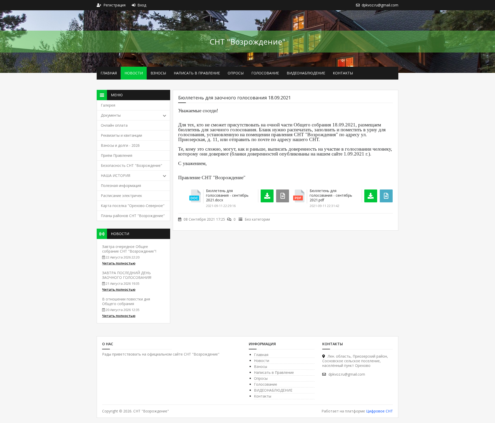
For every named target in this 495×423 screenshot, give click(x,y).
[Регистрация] (100, 5)
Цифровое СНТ (379, 411)
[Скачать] (267, 195)
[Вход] (134, 5)
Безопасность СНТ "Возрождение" (131, 165)
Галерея (108, 105)
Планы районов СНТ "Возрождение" (133, 215)
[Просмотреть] (386, 195)
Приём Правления (116, 155)
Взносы (158, 73)
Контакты (343, 73)
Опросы (236, 73)
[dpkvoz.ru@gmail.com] (359, 5)
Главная (109, 73)
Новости (134, 73)
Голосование (265, 73)
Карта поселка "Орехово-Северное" (132, 205)
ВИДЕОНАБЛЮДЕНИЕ (306, 73)
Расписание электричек (121, 195)
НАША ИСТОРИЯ (115, 175)
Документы (111, 115)
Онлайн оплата (114, 125)
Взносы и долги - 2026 (120, 145)
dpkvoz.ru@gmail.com (346, 374)
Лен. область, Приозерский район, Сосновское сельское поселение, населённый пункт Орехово (355, 361)
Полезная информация (121, 185)
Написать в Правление (197, 73)
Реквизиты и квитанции (121, 135)
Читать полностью (118, 263)
